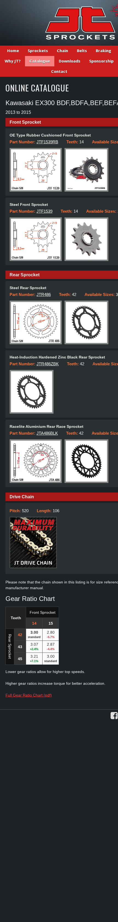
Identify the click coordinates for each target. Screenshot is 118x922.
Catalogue (39, 61)
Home (13, 50)
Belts (82, 50)
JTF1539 (44, 211)
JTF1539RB (47, 142)
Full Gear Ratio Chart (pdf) (28, 695)
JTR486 (43, 294)
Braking (103, 50)
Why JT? (13, 61)
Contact (59, 71)
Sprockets (38, 50)
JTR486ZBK (47, 363)
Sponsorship (101, 61)
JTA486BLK (47, 433)
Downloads (69, 61)
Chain (62, 50)
